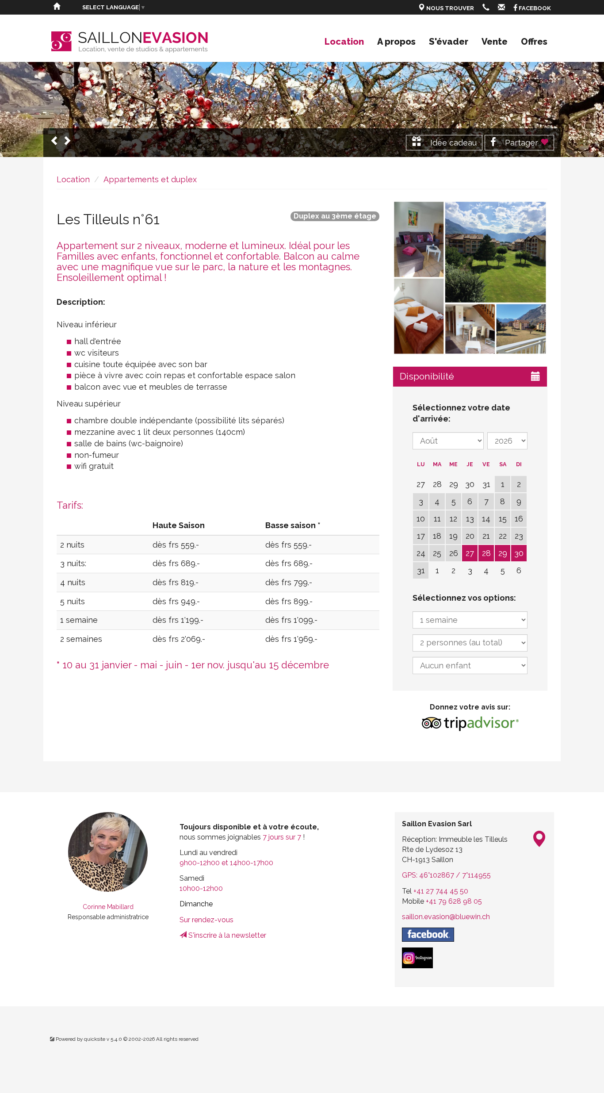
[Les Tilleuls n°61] (470, 277)
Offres (534, 41)
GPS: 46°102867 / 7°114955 (446, 875)
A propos (396, 41)
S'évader (448, 41)
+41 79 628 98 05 (454, 901)
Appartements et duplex (150, 179)
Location (344, 41)
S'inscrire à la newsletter (226, 935)
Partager (521, 142)
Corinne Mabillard (108, 906)
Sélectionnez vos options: (464, 597)
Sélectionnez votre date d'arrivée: (461, 413)
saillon (446, 917)
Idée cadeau (452, 142)
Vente (495, 41)
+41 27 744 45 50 (440, 891)
